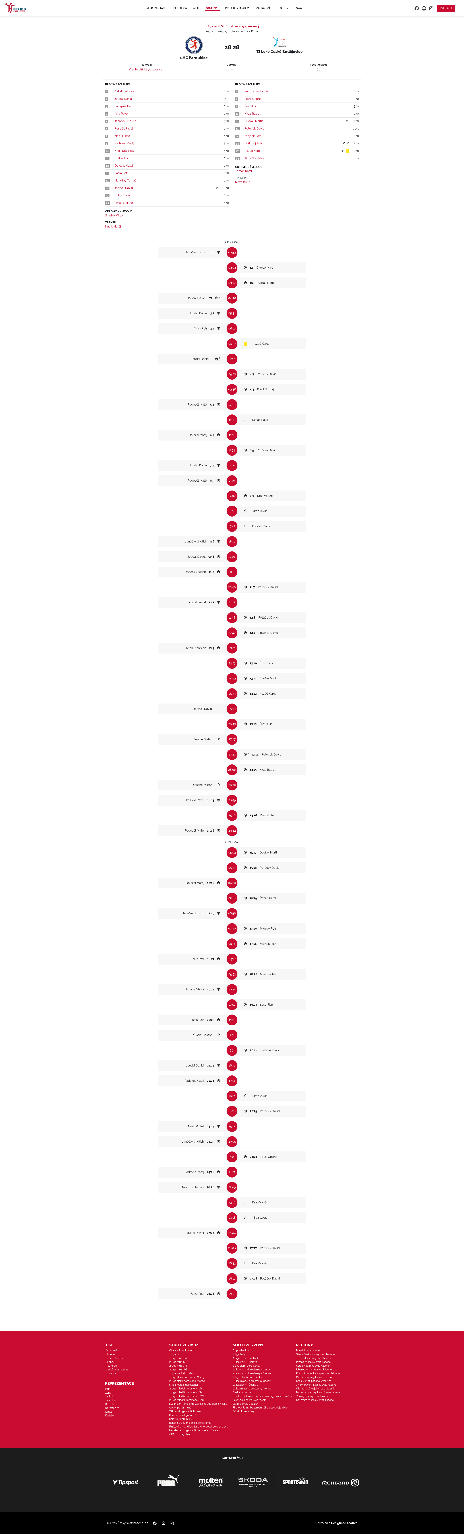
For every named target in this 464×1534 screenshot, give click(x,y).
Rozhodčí (111, 1365)
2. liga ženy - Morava (245, 1361)
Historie (110, 1354)
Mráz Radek (252, 113)
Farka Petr (121, 173)
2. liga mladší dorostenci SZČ (186, 1400)
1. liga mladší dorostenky (247, 1377)
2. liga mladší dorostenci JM (185, 1388)
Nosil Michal (123, 136)
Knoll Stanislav (124, 151)
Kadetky (110, 1415)
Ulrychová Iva (153, 69)
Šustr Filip (251, 106)
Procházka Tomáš (257, 91)
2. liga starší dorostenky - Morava (252, 1373)
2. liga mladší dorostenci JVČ (186, 1396)
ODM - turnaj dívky (243, 1411)
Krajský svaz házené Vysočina (313, 1380)
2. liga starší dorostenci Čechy (187, 1377)
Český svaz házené (117, 1369)
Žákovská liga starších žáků (185, 1411)
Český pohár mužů (180, 1407)
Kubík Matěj (122, 195)
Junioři (109, 1396)
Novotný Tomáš (125, 180)
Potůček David (254, 128)
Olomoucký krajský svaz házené (315, 1388)
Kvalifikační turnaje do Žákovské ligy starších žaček (262, 1396)
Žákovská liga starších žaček (249, 1400)
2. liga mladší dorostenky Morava (252, 1388)
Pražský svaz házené (308, 1350)
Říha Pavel (121, 113)
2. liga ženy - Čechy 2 (245, 1384)
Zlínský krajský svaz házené (312, 1396)
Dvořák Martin (254, 121)
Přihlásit (446, 8)
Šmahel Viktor (124, 202)
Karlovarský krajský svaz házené (315, 1400)
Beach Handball (115, 1358)
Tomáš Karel (243, 171)
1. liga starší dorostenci (182, 1373)
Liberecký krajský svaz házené (314, 1369)
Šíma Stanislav (254, 158)
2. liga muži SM (178, 1369)
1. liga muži (175, 1354)
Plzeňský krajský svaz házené (313, 1361)
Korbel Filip (122, 158)
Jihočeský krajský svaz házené (314, 1358)
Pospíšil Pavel (124, 128)
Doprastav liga (241, 1350)
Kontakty (111, 1373)
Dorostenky (112, 1407)
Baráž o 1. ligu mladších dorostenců (190, 1422)
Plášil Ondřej (253, 99)
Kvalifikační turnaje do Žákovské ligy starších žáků (198, 1403)
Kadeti (108, 1411)
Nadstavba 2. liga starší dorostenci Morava (193, 1430)
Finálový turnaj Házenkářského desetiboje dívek (260, 1407)
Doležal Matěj (124, 165)
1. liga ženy (239, 1354)
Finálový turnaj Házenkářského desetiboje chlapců (198, 1426)
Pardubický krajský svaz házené (314, 1377)
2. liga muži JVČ (178, 1358)
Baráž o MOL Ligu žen (245, 1403)
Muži (108, 1388)
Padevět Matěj (124, 143)
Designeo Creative (344, 1523)
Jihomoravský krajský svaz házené (316, 1384)
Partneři (110, 1361)
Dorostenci (111, 1404)
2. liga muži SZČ (178, 1361)
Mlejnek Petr (253, 136)
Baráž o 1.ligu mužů (180, 1419)
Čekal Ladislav (124, 91)
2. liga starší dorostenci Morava (187, 1380)
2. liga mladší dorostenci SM (185, 1392)
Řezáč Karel (252, 151)
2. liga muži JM (178, 1365)
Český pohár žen (242, 1392)
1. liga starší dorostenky (246, 1365)
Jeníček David (124, 188)
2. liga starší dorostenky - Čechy (252, 1369)
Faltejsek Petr (123, 106)
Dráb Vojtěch (253, 143)
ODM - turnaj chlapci (181, 1434)
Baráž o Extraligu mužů (182, 1415)
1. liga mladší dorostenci (183, 1384)
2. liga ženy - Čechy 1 (245, 1358)
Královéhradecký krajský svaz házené (318, 1373)
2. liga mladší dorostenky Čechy (252, 1380)
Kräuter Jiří (136, 69)
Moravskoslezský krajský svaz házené (318, 1392)
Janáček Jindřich (125, 121)
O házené (111, 1350)
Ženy (108, 1392)
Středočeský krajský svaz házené (315, 1354)
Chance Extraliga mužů (182, 1350)
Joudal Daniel (123, 99)
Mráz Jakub (242, 182)
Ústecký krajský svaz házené (313, 1365)
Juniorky (110, 1400)
